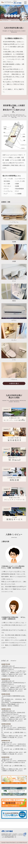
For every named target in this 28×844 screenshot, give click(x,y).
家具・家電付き (14, 434)
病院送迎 (14, 474)
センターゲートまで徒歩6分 (14, 414)
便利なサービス (14, 513)
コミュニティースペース (14, 494)
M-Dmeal (14, 454)
